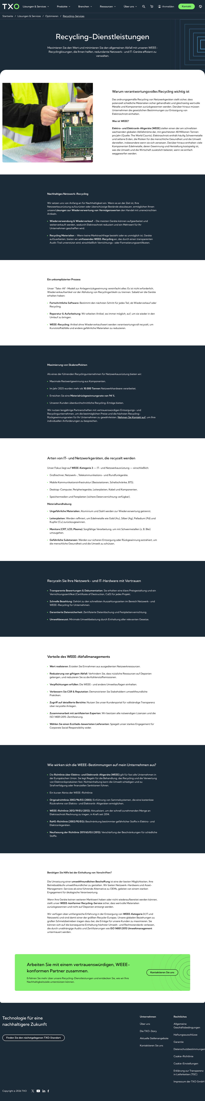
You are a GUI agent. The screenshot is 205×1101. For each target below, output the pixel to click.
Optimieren (51, 16)
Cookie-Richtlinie (183, 1056)
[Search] (143, 6)
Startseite (7, 16)
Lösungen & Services (34, 6)
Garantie (179, 1041)
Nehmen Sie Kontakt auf (132, 417)
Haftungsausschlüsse (185, 1034)
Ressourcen (106, 6)
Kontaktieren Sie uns (151, 1045)
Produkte (62, 6)
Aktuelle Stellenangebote (154, 1038)
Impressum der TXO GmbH (189, 1081)
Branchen (83, 6)
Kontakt (186, 6)
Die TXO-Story (148, 1031)
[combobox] (143, 6)
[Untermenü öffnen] (48, 6)
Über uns (129, 6)
